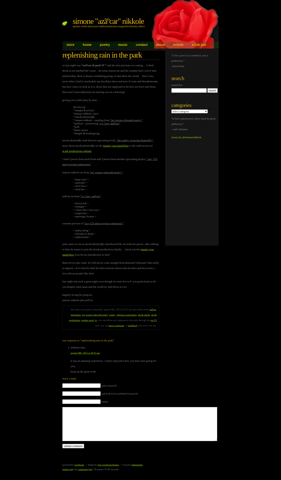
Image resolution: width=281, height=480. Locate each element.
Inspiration (76, 315)
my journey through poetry (95, 315)
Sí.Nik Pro (199, 44)
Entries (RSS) (67, 469)
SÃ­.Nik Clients (144, 315)
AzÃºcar (153, 309)
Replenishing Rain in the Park (102, 54)
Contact (141, 44)
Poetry (105, 44)
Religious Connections (126, 315)
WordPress (79, 465)
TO (96, 320)
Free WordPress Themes (108, 465)
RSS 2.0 (154, 320)
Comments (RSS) (85, 469)
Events (178, 44)
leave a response (116, 325)
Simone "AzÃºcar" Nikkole (108, 21)
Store (70, 44)
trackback (132, 325)
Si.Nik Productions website (77, 151)
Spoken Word (87, 320)
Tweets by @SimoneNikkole (186, 137)
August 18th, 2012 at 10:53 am (85, 353)
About (160, 44)
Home (87, 44)
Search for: (177, 85)
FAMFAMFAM (137, 465)
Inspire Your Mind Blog (116, 145)
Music (123, 44)
